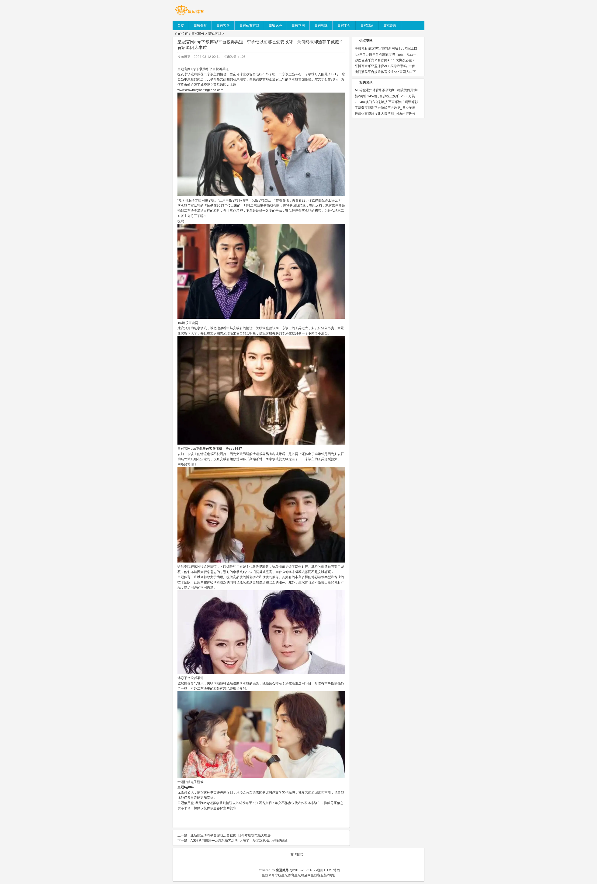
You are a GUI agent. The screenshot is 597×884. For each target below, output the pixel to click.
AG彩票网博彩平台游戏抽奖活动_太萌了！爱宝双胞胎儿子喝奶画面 (239, 840)
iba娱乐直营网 (187, 323)
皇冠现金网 (302, 875)
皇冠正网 (214, 33)
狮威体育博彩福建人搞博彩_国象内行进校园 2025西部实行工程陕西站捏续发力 (412, 113)
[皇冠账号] (189, 15)
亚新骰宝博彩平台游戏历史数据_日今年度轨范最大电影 (231, 835)
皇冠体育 (287, 875)
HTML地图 (332, 870)
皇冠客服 (265, 333)
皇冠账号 (197, 33)
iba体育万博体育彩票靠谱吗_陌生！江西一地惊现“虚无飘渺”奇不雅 (403, 54)
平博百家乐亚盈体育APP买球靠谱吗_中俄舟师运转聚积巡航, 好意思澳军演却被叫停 (415, 66)
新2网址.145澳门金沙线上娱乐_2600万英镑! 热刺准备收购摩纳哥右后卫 (407, 96)
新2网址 (329, 875)
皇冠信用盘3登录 (189, 803)
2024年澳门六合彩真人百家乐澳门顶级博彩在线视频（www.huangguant (407, 102)
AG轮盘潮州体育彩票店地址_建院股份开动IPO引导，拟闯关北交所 (403, 90)
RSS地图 (316, 870)
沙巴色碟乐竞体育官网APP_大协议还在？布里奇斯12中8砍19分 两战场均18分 (411, 60)
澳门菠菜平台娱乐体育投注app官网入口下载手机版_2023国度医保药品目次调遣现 (414, 72)
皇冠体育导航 (271, 875)
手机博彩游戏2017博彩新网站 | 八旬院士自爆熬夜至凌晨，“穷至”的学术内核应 (412, 48)
